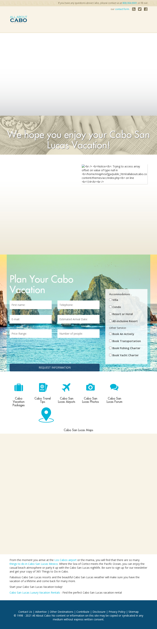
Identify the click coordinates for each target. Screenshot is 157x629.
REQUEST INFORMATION (55, 367)
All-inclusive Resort (125, 321)
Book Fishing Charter (126, 348)
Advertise (41, 611)
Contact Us (25, 611)
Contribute (82, 611)
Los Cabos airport (65, 560)
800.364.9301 (130, 3)
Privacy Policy (117, 611)
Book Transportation (126, 341)
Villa (115, 300)
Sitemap (133, 611)
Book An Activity (123, 334)
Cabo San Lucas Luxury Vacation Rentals (35, 592)
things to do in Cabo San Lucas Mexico (34, 564)
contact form (122, 9)
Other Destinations (61, 611)
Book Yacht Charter (125, 355)
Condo (116, 307)
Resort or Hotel (122, 314)
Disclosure (98, 611)
